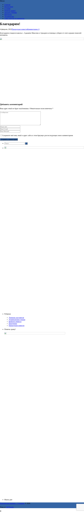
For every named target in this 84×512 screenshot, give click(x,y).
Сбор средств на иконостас (14, 18)
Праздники (13, 324)
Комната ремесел (15, 322)
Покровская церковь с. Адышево (12, 503)
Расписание (8, 7)
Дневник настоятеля (16, 318)
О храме (7, 9)
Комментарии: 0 (33, 29)
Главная (7, 5)
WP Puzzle (10, 507)
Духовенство (9, 16)
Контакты (8, 14)
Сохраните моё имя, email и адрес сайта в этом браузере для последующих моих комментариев (37, 135)
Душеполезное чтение (17, 320)
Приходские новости (19, 29)
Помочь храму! (10, 11)
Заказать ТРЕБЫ (10, 13)
